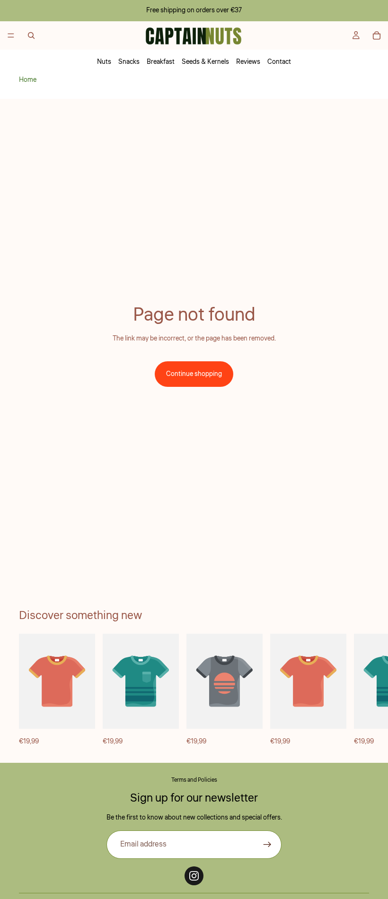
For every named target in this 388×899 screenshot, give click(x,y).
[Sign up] (267, 845)
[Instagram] (194, 875)
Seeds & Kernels (205, 62)
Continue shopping (194, 374)
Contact (279, 62)
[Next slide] (358, 690)
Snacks (129, 62)
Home (27, 80)
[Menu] (11, 35)
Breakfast (161, 62)
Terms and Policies (194, 780)
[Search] (31, 35)
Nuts (104, 62)
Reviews (248, 62)
